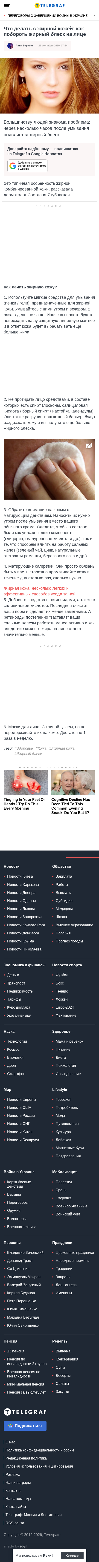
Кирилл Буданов (21, 1293)
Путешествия (67, 1124)
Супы (60, 1367)
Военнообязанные (71, 1206)
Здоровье (61, 1031)
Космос (13, 1049)
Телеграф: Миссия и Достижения (34, 1515)
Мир (7, 1090)
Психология (66, 1065)
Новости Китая (19, 1132)
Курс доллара (18, 1007)
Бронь (61, 1190)
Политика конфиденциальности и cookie (40, 1450)
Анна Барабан (25, 45)
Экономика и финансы (25, 965)
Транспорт (16, 983)
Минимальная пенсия (25, 1384)
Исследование (68, 1074)
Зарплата (64, 876)
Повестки (64, 1182)
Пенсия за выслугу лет (26, 1392)
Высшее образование (74, 925)
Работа (62, 885)
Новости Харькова (23, 885)
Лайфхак (63, 1140)
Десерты (63, 1375)
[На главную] (49, 5)
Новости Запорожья (24, 917)
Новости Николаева (24, 949)
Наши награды (18, 1483)
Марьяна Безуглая (23, 1317)
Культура (63, 1132)
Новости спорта (67, 965)
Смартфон (16, 1074)
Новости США (19, 1108)
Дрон (11, 1065)
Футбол (62, 975)
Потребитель (67, 1108)
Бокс (60, 983)
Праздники (62, 1243)
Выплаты (64, 893)
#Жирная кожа (62, 748)
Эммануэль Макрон (24, 1277)
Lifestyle (59, 1090)
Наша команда (18, 1499)
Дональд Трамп (20, 1261)
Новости (12, 866)
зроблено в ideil (16, 1546)
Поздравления (68, 1156)
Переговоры (18, 1202)
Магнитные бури (70, 1148)
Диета (61, 1057)
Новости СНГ (18, 1124)
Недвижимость (20, 991)
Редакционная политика (26, 1458)
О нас (10, 1442)
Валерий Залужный (24, 1285)
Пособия (63, 933)
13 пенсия (15, 1351)
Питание (63, 1049)
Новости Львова (21, 909)
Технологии (17, 1041)
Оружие (13, 1210)
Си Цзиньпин (18, 1269)
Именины (64, 1293)
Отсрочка (64, 1198)
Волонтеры (16, 1219)
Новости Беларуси (23, 1140)
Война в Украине (19, 1172)
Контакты (13, 1491)
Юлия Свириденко (23, 1325)
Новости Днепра (21, 893)
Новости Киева (20, 876)
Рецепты (60, 1341)
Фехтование (66, 1015)
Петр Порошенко (21, 1301)
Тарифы (14, 999)
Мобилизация (64, 1172)
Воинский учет (68, 1214)
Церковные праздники (75, 1253)
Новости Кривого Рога (26, 925)
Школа (61, 917)
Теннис (62, 991)
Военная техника (21, 1227)
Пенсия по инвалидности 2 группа (27, 1361)
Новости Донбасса (23, 933)
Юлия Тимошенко (22, 1309)
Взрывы (14, 1194)
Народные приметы (73, 1261)
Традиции (64, 1269)
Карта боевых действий (19, 1184)
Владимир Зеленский (25, 1253)
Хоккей (62, 999)
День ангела (66, 1285)
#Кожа (41, 748)
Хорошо (72, 1555)
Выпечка (63, 1351)
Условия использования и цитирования (39, 1466)
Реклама (13, 1475)
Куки (47, 1555)
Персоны (12, 1243)
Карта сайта (16, 1507)
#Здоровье (24, 748)
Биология (15, 1057)
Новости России (21, 1116)
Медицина (64, 909)
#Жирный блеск (28, 754)
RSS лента (15, 1523)
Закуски (62, 1392)
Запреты (63, 1277)
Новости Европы (21, 1099)
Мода (60, 1116)
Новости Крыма (20, 941)
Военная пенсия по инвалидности (23, 1374)
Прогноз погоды (69, 941)
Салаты (62, 1384)
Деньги (13, 975)
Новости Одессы (21, 901)
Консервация (67, 1359)
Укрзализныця (19, 1015)
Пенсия (10, 1341)
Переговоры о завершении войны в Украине (47, 15)
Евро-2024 (65, 1007)
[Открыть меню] (7, 5)
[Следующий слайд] (94, 15)
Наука (9, 1031)
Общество (61, 866)
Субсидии (64, 901)
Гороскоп (63, 1099)
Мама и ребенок (69, 1041)
